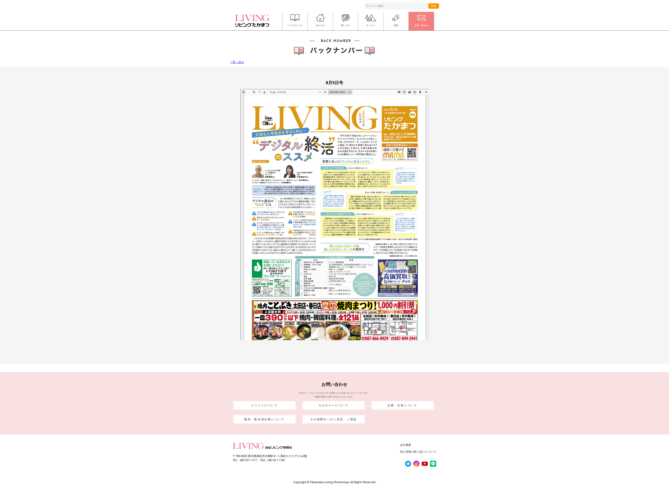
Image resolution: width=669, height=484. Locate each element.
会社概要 (405, 445)
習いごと (345, 25)
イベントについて (264, 405)
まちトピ (320, 25)
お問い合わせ (421, 25)
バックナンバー (295, 25)
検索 (433, 5)
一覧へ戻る (237, 62)
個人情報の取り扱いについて (418, 452)
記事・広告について (402, 405)
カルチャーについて (333, 405)
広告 (396, 25)
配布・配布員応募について (264, 419)
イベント (370, 25)
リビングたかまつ (253, 21)
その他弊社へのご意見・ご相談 (333, 419)
